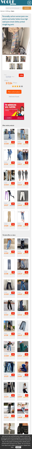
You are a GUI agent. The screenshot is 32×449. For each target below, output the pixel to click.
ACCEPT (18, 447)
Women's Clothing (5, 11)
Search (26, 8)
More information (14, 92)
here (12, 447)
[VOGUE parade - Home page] (8, 5)
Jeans (12, 11)
